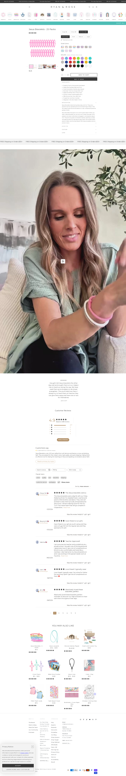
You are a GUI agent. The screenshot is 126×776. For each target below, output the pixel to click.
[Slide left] (27, 66)
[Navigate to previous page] (50, 607)
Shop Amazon (55, 731)
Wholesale (54, 738)
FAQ (52, 716)
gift (59, 476)
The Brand (32, 716)
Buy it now (79, 79)
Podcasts (31, 726)
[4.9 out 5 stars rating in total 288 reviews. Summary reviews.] (33, 33)
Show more (65, 476)
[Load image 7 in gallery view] (54, 67)
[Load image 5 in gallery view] (45, 67)
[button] (89, 6)
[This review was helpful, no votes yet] (85, 508)
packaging (52, 476)
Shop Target (55, 733)
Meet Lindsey (33, 718)
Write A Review (63, 433)
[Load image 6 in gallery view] (49, 67)
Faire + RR (54, 741)
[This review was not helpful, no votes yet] (88, 508)
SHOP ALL (120, 23)
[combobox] (59, 463)
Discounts (54, 723)
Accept (18, 765)
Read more (66, 501)
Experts (53, 718)
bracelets (56, 471)
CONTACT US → (66, 737)
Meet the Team (33, 721)
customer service (41, 476)
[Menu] (29, 6)
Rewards (53, 721)
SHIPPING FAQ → (44, 754)
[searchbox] (42, 463)
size (50, 471)
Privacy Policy (55, 746)
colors (38, 471)
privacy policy (24, 753)
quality (44, 471)
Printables (54, 726)
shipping (63, 471)
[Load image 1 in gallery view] (31, 67)
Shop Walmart (55, 736)
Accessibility (54, 753)
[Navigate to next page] (75, 607)
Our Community (33, 723)
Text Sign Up (55, 743)
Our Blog (53, 728)
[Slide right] (57, 66)
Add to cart (84, 75)
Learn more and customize (18, 769)
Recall (53, 756)
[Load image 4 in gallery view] (40, 67)
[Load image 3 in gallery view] (36, 67)
